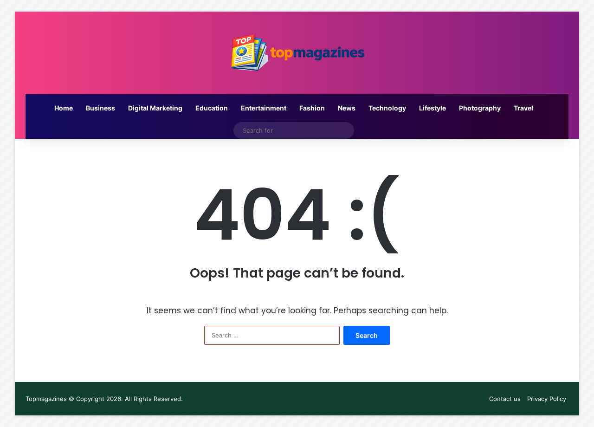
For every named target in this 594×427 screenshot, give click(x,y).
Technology (387, 108)
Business (100, 108)
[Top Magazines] (297, 53)
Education (211, 108)
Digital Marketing (155, 108)
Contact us (505, 398)
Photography (480, 108)
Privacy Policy (546, 398)
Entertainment (263, 108)
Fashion (312, 108)
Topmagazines (46, 398)
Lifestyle (432, 108)
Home (63, 108)
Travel (523, 108)
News (346, 108)
